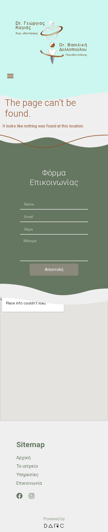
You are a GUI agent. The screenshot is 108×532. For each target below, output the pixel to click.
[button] (10, 76)
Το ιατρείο (27, 466)
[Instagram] (31, 496)
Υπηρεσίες (27, 474)
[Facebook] (19, 496)
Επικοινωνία (29, 483)
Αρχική (23, 457)
